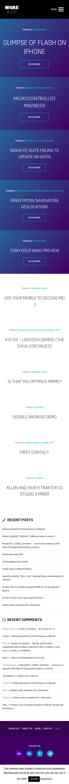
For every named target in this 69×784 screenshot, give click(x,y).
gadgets (42, 29)
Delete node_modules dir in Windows (21, 605)
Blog (57, 729)
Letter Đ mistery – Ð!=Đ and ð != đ (37, 629)
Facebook (40, 753)
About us (27, 729)
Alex (4, 705)
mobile (54, 191)
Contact (48, 729)
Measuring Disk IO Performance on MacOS (23, 529)
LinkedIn (19, 753)
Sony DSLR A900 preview (34, 251)
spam (45, 88)
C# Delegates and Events (15, 562)
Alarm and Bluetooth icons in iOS (27, 658)
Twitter (50, 753)
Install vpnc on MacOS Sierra (17, 569)
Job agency (8, 676)
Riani (4, 658)
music (38, 88)
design (22, 330)
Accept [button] (34, 779)
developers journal (35, 141)
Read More (46, 779)
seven (5, 636)
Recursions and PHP (12, 554)
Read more (34, 64)
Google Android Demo (35, 417)
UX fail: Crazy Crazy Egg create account (22, 598)
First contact (34, 453)
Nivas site (14, 729)
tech (51, 88)
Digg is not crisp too (28, 676)
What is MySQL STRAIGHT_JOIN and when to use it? (28, 536)
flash (35, 29)
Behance (29, 753)
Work (38, 729)
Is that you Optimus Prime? (34, 382)
